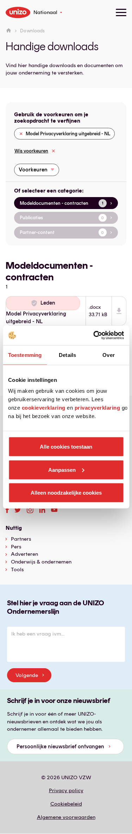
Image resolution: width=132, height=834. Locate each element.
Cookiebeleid (66, 804)
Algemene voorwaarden (66, 817)
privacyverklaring (97, 408)
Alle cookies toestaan (66, 447)
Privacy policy (66, 790)
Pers (16, 546)
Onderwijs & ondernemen (41, 562)
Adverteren (24, 554)
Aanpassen (62, 470)
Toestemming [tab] (25, 355)
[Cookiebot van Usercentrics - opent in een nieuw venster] (94, 335)
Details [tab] (67, 355)
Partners (21, 539)
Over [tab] (108, 355)
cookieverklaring (43, 408)
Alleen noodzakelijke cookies (66, 493)
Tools (17, 569)
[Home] (9, 30)
